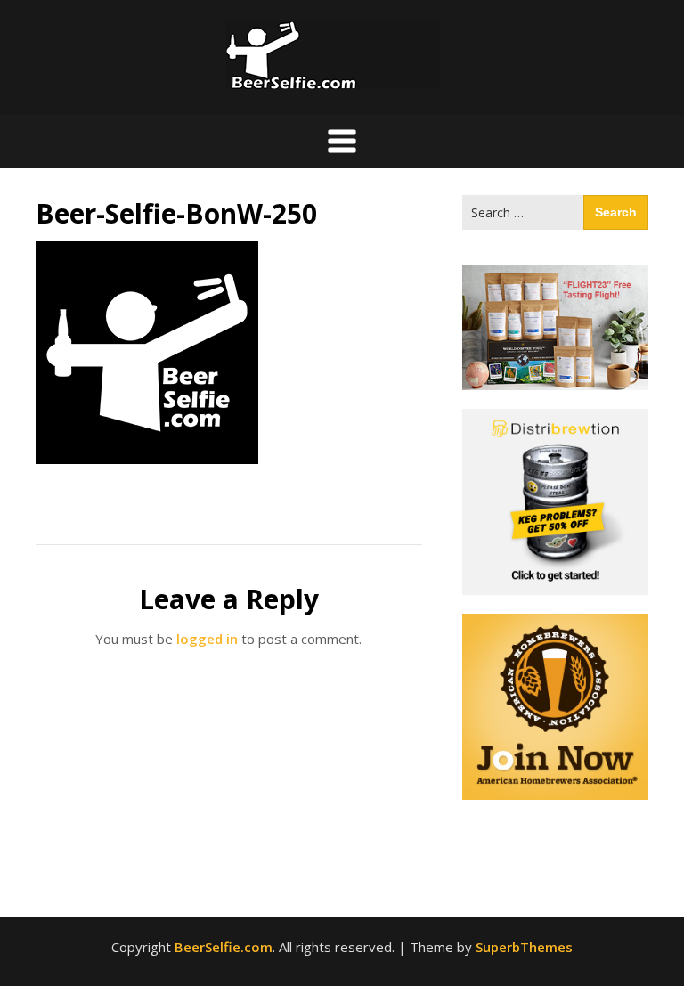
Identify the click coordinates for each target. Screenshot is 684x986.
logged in (207, 639)
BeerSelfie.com (224, 947)
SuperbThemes (524, 947)
